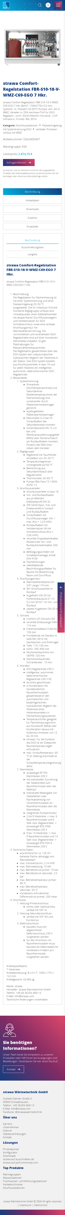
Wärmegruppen (12, 1174)
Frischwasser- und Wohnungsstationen (25, 1181)
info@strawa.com (20, 1108)
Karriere (7, 1123)
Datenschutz (40, 1205)
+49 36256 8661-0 (23, 1105)
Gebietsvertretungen (14, 1134)
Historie (7, 1130)
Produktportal (11, 1149)
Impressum (26, 1205)
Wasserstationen (12, 1177)
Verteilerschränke (12, 1184)
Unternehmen (11, 1127)
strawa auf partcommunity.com (20, 1162)
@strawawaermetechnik (28, 1112)
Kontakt (7, 1137)
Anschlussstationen (27, 125)
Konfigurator (10, 1152)
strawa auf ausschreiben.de (18, 1159)
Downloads (9, 1155)
